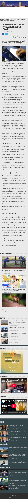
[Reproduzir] (3, 412)
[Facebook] (12, 495)
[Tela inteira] (25, 412)
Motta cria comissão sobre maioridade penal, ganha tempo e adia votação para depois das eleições (17, 473)
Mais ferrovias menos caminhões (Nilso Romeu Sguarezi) (17, 432)
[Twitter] (13, 495)
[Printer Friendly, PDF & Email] (19, 37)
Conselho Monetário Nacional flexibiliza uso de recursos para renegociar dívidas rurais (17, 322)
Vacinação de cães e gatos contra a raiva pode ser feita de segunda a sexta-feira (13, 290)
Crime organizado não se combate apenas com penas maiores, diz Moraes (17, 456)
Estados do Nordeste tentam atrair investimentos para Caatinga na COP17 (18, 449)
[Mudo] (23, 412)
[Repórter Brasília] (14, 4)
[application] (14, 406)
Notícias (6, 19)
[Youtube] (15, 495)
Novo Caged (5, 71)
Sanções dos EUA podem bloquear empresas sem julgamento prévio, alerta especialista (17, 487)
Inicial (2, 19)
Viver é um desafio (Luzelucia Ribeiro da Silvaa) (16, 426)
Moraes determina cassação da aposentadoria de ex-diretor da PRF (18, 461)
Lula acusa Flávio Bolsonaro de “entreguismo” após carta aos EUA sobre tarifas (17, 480)
